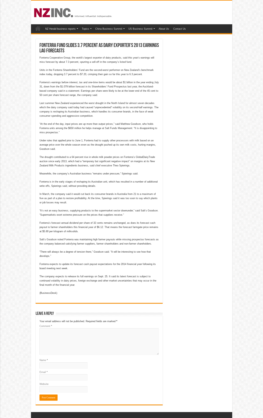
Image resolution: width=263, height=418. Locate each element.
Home (38, 28)
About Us (164, 28)
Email (43, 372)
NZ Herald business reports (60, 28)
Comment (45, 326)
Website (44, 384)
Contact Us (179, 28)
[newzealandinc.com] (73, 12)
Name (43, 360)
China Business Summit (108, 28)
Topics (85, 28)
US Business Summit (140, 28)
